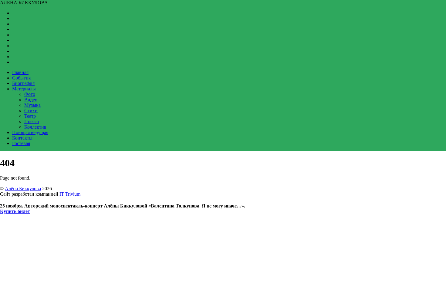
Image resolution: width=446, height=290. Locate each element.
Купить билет (15, 211)
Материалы (24, 88)
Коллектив (35, 127)
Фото (29, 94)
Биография (23, 83)
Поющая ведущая (30, 132)
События (21, 77)
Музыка (32, 105)
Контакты (22, 137)
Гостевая (21, 143)
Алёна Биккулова (23, 188)
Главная (20, 72)
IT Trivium (69, 194)
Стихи (31, 110)
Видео (30, 99)
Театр (30, 116)
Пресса (31, 121)
